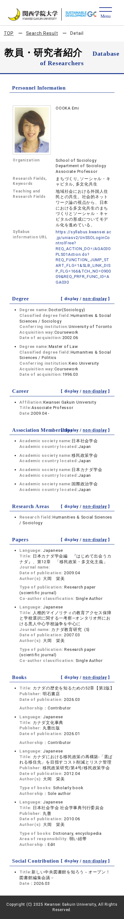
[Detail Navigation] (105, 13)
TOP (9, 33)
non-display (95, 299)
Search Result (42, 33)
